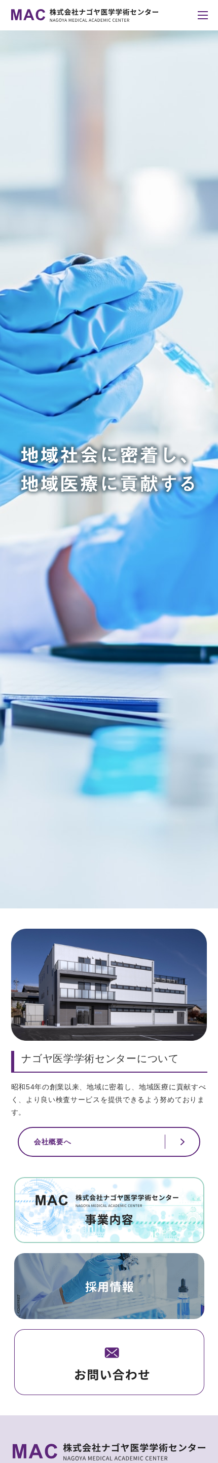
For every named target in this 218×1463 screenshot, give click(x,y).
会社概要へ (52, 1142)
